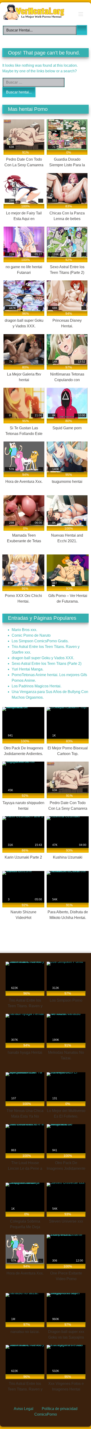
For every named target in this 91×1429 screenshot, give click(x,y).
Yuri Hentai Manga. (27, 669)
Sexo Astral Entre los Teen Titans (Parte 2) (46, 664)
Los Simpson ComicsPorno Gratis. (40, 641)
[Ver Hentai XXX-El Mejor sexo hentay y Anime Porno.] (37, 13)
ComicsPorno (45, 1414)
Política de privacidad (59, 1409)
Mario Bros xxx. (24, 630)
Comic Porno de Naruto (31, 635)
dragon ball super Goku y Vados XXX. (43, 658)
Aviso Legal (23, 1409)
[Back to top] (76, 1415)
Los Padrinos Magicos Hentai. (36, 686)
